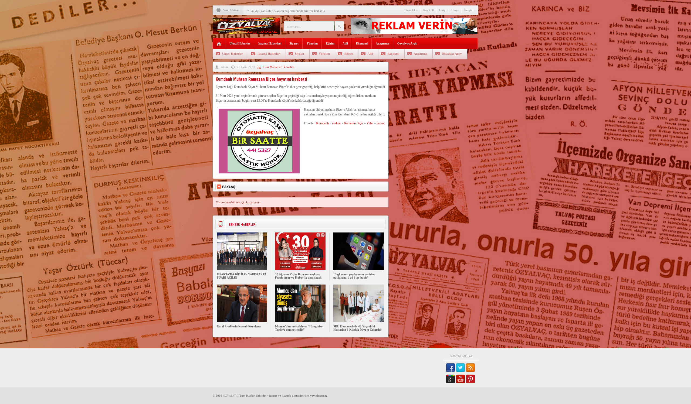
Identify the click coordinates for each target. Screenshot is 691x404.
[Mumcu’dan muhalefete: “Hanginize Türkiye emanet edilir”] (300, 321)
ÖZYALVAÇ (231, 395)
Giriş (442, 10)
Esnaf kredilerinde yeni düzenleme (239, 326)
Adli (345, 43)
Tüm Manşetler (272, 67)
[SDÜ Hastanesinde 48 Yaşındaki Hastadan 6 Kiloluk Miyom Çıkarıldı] (358, 321)
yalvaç (381, 123)
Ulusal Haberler (239, 43)
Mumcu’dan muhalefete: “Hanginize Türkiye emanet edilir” (299, 328)
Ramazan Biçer (353, 123)
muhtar (336, 123)
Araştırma (382, 43)
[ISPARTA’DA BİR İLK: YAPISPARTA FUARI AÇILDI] (242, 269)
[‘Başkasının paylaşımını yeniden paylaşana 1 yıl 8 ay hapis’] (358, 269)
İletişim (468, 10)
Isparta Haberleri (269, 43)
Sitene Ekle (411, 10)
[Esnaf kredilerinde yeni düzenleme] (242, 321)
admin (225, 67)
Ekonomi (362, 43)
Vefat (370, 123)
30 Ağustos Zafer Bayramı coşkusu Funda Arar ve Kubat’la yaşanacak (298, 276)
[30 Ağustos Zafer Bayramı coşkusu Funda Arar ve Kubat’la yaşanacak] (300, 269)
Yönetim (312, 43)
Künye (454, 10)
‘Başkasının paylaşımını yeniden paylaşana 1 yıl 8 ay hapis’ (354, 276)
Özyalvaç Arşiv (407, 43)
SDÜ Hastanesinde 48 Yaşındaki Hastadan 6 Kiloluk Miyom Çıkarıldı (357, 328)
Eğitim (330, 43)
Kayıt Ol (428, 10)
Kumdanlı (322, 123)
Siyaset (294, 43)
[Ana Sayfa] (219, 44)
